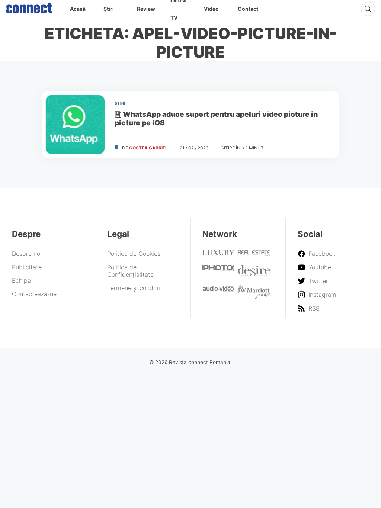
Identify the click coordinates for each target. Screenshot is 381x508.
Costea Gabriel (148, 148)
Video (211, 9)
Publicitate (27, 267)
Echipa (21, 280)
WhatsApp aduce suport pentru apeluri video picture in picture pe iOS (216, 118)
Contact (248, 9)
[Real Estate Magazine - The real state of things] (254, 253)
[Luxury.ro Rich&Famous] (218, 254)
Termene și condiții (133, 288)
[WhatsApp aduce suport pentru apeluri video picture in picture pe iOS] (75, 124)
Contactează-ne (34, 294)
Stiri (120, 103)
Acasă (78, 9)
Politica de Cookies (133, 253)
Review (146, 9)
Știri (108, 9)
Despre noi (27, 253)
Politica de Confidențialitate (130, 270)
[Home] (29, 6)
